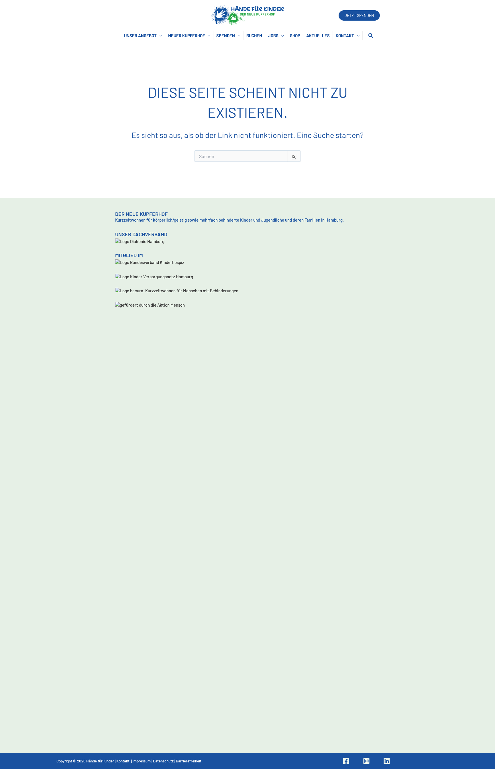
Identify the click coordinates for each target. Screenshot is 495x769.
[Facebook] (346, 761)
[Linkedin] (387, 761)
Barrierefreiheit (188, 761)
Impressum (142, 761)
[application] (159, 35)
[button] (359, 15)
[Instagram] (366, 761)
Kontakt (122, 761)
